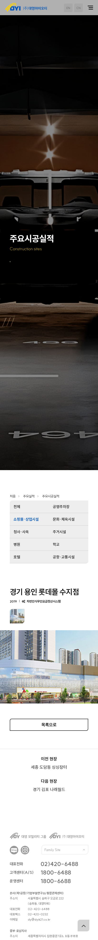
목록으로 (49, 724)
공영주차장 (61, 506)
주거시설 (59, 531)
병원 (17, 544)
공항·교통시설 (64, 557)
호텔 (17, 557)
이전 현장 (49, 763)
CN (78, 8)
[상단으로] (83, 925)
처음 (12, 496)
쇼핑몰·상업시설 (26, 519)
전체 (17, 506)
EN (68, 8)
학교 (56, 544)
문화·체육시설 (64, 519)
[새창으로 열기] (14, 850)
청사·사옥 (21, 531)
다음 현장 (49, 785)
